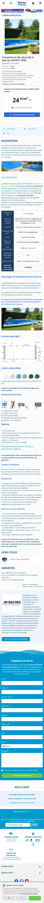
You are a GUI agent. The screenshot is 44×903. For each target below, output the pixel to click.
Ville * (3, 733)
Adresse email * (7, 697)
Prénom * (4, 688)
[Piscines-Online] (39, 866)
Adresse (4, 715)
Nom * (3, 679)
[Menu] (3, 3)
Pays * (3, 742)
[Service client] (39, 873)
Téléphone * (5, 706)
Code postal (5, 724)
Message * (5, 751)
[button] (11, 3)
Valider (34, 825)
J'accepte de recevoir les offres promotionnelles (21, 770)
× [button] (38, 746)
